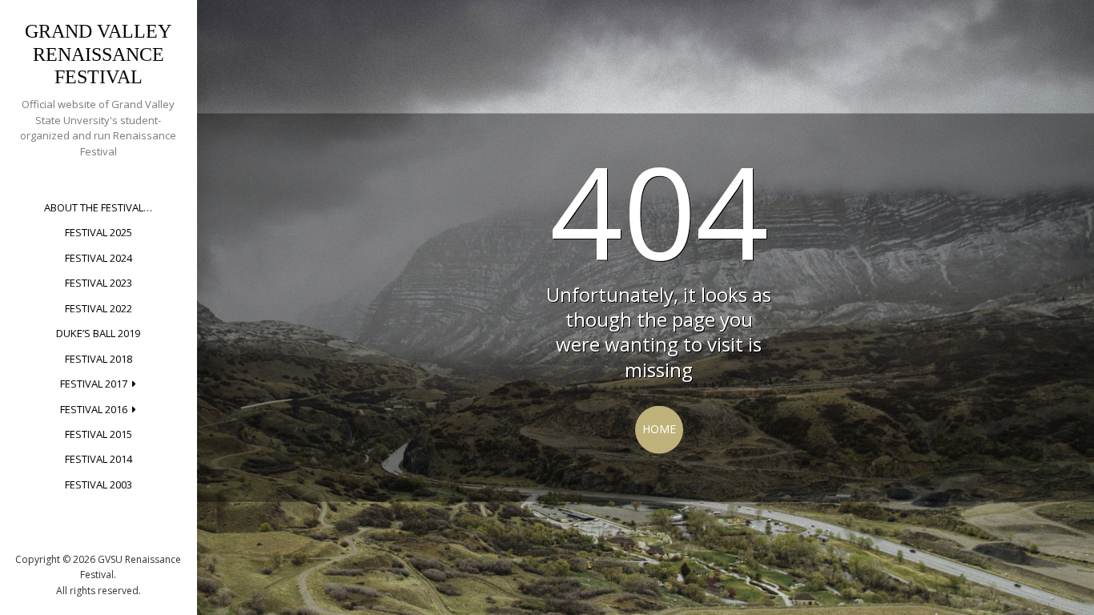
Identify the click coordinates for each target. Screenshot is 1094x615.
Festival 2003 (98, 484)
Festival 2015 (98, 434)
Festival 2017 (93, 383)
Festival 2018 (98, 359)
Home (659, 428)
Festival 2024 (98, 258)
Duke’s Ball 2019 (98, 333)
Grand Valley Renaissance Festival (98, 54)
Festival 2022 (98, 308)
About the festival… (98, 207)
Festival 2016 (93, 409)
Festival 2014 (98, 459)
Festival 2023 (98, 282)
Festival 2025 (98, 232)
